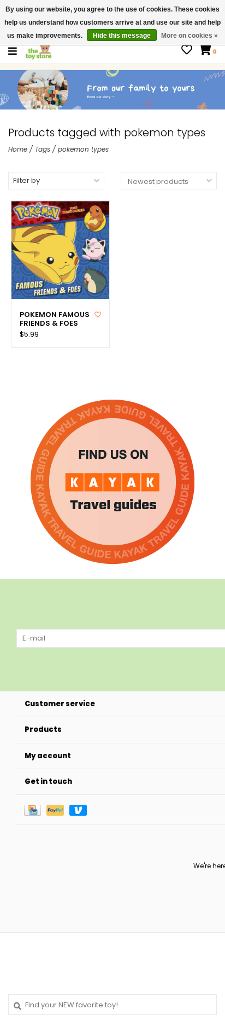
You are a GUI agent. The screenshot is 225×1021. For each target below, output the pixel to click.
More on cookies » (189, 35)
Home (17, 149)
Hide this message (122, 35)
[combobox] (112, 1004)
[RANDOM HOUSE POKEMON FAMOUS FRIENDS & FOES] (60, 250)
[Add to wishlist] (97, 314)
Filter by (26, 180)
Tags (42, 149)
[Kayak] (112, 482)
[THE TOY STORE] (39, 50)
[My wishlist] (186, 51)
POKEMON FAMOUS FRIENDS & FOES (55, 319)
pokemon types (83, 149)
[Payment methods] (35, 809)
